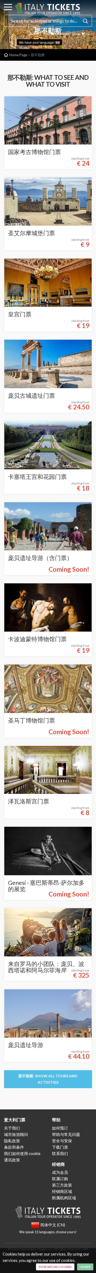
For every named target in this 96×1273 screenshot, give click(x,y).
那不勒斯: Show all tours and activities (48, 1079)
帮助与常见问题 (66, 1134)
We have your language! (37, 42)
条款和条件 (14, 1147)
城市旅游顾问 (16, 1134)
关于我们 (12, 1128)
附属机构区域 (64, 1197)
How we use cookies (55, 1266)
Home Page (18, 55)
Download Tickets (67, 34)
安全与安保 (62, 1140)
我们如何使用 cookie (22, 1153)
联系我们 (60, 1153)
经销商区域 (62, 1191)
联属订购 (60, 1178)
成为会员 (60, 1172)
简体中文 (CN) (39, 34)
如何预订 (60, 1128)
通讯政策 (12, 1159)
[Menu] (8, 8)
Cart (88, 34)
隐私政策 (12, 1140)
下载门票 (60, 1147)
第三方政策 (62, 1185)
